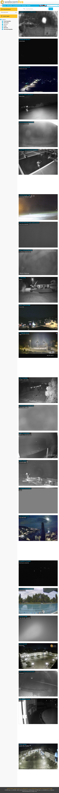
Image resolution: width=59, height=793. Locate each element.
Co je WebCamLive (17, 5)
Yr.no (36, 791)
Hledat (50, 8)
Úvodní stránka (10, 788)
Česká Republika (7, 21)
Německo (6, 24)
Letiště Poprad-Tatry (24, 195)
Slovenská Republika (8, 29)
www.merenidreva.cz (26, 791)
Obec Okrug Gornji (24, 516)
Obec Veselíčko (23, 378)
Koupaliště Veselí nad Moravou (27, 12)
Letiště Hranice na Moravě (26, 405)
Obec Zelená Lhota (24, 433)
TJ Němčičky (22, 277)
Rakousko (6, 27)
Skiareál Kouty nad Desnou (26, 122)
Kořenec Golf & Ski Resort (26, 94)
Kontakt (28, 5)
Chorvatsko (6, 22)
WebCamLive (12, 2)
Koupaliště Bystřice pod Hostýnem (28, 149)
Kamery (4, 5)
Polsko (5, 26)
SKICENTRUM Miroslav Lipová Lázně (29, 222)
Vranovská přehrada (24, 67)
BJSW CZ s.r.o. (47, 790)
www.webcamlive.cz (24, 790)
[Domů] (1, 5)
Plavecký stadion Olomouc (26, 589)
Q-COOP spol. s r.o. (39, 790)
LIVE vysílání (9, 5)
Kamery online (17, 788)
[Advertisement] (45, 2)
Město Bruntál (23, 644)
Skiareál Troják (23, 616)
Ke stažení (24, 5)
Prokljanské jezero (24, 333)
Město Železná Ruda (24, 305)
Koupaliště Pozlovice (24, 699)
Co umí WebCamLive (33, 788)
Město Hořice (23, 744)
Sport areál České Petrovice (27, 671)
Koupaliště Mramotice (25, 488)
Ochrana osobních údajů (47, 788)
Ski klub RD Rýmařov (24, 39)
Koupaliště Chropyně (25, 561)
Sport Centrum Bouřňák (25, 250)
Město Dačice (23, 461)
